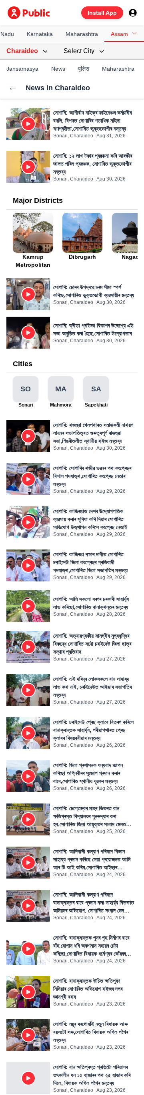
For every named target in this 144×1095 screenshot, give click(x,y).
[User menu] (133, 13)
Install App (102, 13)
